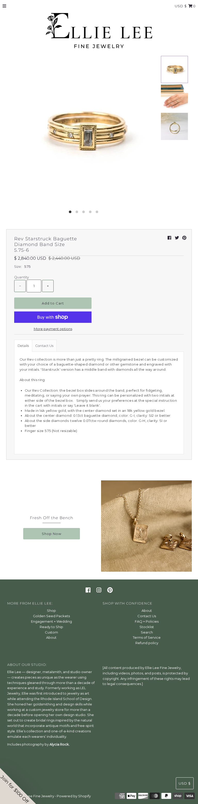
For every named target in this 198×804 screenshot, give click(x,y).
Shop (51, 610)
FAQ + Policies (147, 621)
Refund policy (146, 643)
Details (23, 346)
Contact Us (44, 346)
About (51, 637)
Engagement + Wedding (51, 621)
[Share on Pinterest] (184, 237)
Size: (18, 266)
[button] (18, 786)
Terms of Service (147, 637)
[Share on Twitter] (177, 237)
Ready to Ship (51, 627)
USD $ (181, 6)
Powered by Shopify (74, 796)
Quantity (21, 277)
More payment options (53, 329)
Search (147, 632)
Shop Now (51, 534)
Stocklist (146, 627)
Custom (51, 632)
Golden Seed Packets (51, 616)
